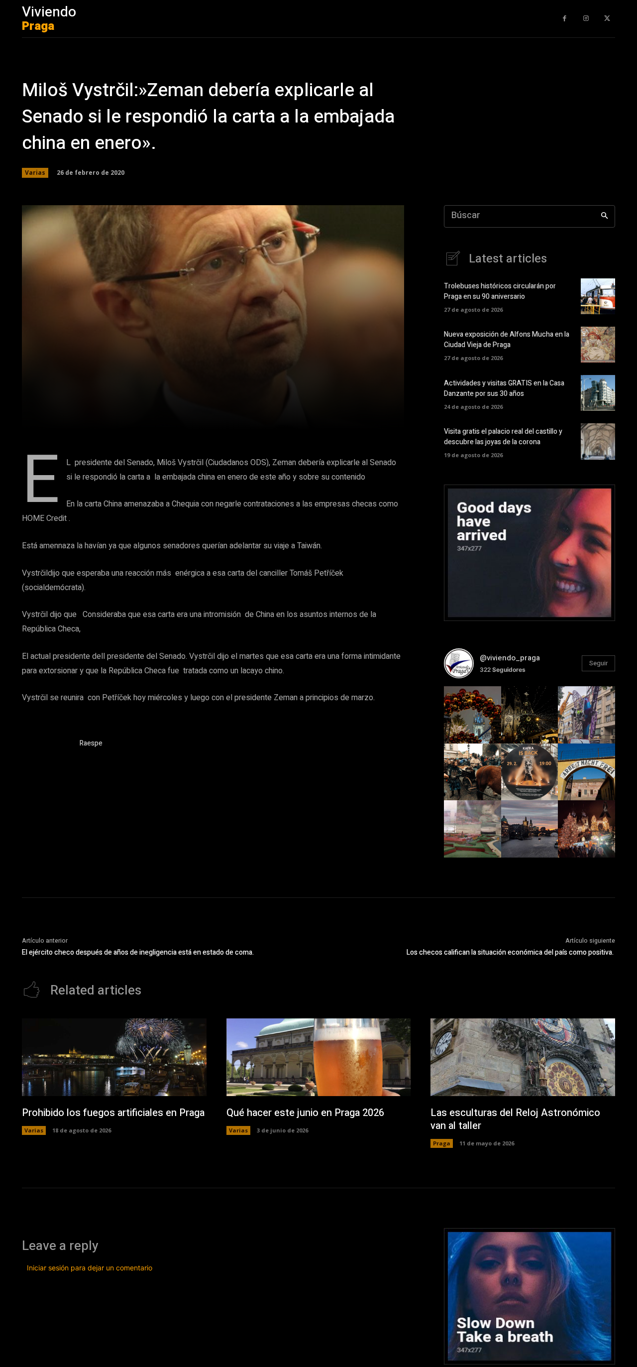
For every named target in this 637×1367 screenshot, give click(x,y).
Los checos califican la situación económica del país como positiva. (511, 952)
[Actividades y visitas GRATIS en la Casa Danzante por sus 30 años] (598, 393)
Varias (35, 172)
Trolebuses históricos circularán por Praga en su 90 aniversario (500, 291)
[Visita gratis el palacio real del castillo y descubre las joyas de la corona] (598, 441)
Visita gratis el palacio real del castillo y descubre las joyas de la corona (503, 436)
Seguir (598, 663)
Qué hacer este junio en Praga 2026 (305, 1113)
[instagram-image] (472, 715)
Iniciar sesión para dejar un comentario (89, 1267)
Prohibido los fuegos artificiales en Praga (113, 1113)
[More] (338, 416)
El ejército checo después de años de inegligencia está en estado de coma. (138, 952)
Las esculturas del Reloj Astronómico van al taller (515, 1119)
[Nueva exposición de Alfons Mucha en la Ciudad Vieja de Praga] (598, 345)
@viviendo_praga (510, 657)
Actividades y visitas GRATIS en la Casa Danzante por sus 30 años (504, 388)
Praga (441, 1143)
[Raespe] (46, 745)
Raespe (91, 743)
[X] (607, 18)
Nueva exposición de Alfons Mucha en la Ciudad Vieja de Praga (506, 339)
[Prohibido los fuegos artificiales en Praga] (114, 1057)
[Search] (604, 216)
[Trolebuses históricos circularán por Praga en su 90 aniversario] (598, 296)
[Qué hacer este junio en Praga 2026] (318, 1057)
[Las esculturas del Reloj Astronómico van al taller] (522, 1057)
